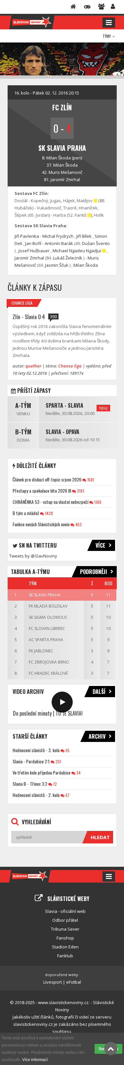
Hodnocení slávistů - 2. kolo (36, 794)
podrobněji (93, 572)
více (100, 545)
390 (53, 316)
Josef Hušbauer (34, 251)
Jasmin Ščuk (56, 265)
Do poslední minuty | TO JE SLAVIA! (48, 713)
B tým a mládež (26, 512)
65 (66, 750)
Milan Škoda (58, 158)
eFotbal (73, 982)
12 (54, 784)
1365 (97, 502)
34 (78, 773)
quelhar (33, 366)
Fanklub (65, 956)
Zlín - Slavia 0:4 (29, 317)
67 (66, 795)
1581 (90, 479)
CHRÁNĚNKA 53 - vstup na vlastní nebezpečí (50, 501)
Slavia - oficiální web (65, 911)
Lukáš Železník (67, 258)
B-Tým (23, 431)
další (99, 692)
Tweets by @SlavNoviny (33, 556)
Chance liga (22, 303)
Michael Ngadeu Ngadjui (77, 251)
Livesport (52, 982)
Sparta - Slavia (64, 405)
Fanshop (65, 938)
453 (78, 524)
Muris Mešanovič (65, 172)
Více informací (35, 1059)
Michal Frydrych (57, 236)
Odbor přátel (65, 920)
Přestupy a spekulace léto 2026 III (42, 490)
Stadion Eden (65, 947)
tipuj (103, 408)
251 (58, 761)
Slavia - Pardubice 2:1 (31, 761)
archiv (97, 736)
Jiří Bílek (84, 236)
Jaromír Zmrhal (65, 179)
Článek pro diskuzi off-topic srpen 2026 (47, 479)
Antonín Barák (59, 243)
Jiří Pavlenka (27, 236)
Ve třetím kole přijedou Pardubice (41, 772)
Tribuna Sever (65, 929)
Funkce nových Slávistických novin (41, 524)
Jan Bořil (33, 243)
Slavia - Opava (62, 432)
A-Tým (23, 405)
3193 (80, 491)
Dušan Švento (96, 243)
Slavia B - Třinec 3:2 (30, 783)
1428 (48, 513)
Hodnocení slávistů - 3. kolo (36, 750)
